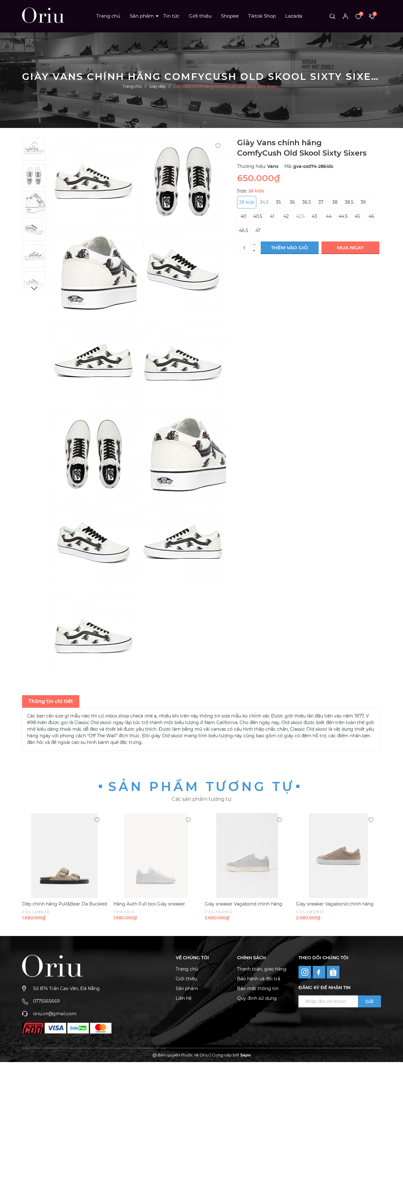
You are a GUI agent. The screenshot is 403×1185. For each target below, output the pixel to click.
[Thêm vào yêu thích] (218, 146)
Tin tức (171, 16)
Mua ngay (350, 248)
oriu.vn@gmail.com (55, 1013)
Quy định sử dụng (257, 998)
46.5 (243, 230)
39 (363, 202)
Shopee (230, 16)
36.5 (306, 202)
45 (357, 216)
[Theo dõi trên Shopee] (333, 972)
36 (292, 202)
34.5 (264, 202)
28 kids (246, 202)
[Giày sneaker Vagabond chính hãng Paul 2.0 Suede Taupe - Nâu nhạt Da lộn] (338, 855)
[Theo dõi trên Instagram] (305, 971)
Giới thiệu (200, 16)
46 (371, 216)
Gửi (369, 1001)
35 (278, 202)
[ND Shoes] (32, 1028)
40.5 (257, 216)
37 (320, 202)
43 (314, 216)
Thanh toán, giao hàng (262, 969)
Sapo (245, 1054)
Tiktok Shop (262, 16)
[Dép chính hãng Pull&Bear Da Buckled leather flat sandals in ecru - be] (64, 855)
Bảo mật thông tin (257, 988)
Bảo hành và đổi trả (258, 979)
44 (329, 216)
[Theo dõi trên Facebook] (320, 971)
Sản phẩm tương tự (201, 786)
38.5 (349, 202)
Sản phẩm (142, 16)
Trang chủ (108, 16)
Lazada (293, 16)
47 (257, 230)
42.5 (300, 216)
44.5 (343, 216)
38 (335, 202)
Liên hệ (183, 998)
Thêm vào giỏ (289, 248)
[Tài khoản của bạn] (345, 16)
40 (243, 216)
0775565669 (46, 1001)
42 (286, 216)
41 (272, 216)
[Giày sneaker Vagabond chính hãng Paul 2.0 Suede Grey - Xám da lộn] (247, 855)
